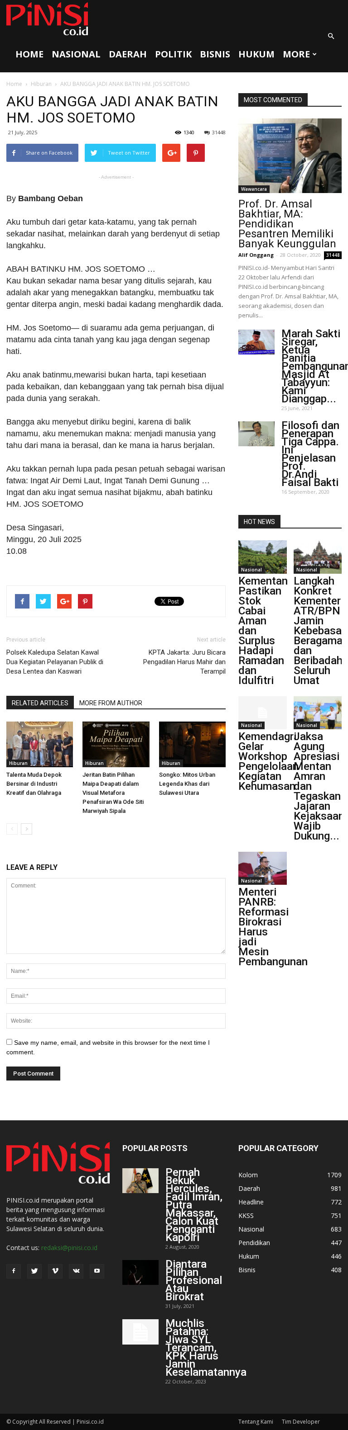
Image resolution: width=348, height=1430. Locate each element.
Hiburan (41, 84)
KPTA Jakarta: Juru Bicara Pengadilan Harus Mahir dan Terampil (184, 661)
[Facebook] (13, 1271)
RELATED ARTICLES (40, 703)
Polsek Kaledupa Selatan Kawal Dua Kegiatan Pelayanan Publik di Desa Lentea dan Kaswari (54, 661)
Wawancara (254, 189)
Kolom (248, 1174)
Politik (173, 54)
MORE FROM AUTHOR (110, 703)
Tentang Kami (255, 1421)
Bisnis (215, 54)
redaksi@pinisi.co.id (69, 1247)
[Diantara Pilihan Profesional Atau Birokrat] (140, 1272)
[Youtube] (97, 1271)
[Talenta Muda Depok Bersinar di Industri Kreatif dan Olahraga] (39, 744)
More (296, 54)
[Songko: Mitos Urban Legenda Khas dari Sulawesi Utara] (192, 744)
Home (29, 54)
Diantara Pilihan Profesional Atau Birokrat (193, 1280)
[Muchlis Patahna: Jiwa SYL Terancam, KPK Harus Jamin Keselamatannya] (140, 1332)
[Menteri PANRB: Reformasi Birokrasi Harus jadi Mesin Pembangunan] (262, 868)
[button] (331, 36)
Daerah (128, 54)
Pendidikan (254, 1242)
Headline (251, 1202)
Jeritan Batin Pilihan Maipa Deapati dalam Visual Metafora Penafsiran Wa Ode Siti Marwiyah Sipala (113, 792)
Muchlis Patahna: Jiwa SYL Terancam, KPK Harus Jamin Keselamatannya (205, 1347)
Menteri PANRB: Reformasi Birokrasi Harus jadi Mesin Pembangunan (273, 927)
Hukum (256, 54)
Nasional (76, 54)
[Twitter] (34, 1271)
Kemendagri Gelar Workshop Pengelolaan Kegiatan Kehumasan (268, 761)
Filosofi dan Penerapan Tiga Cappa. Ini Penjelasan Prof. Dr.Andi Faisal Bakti (310, 454)
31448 (219, 132)
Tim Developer (301, 1421)
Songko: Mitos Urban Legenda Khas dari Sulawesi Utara (187, 783)
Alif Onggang (256, 254)
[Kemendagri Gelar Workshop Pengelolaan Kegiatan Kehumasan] (262, 712)
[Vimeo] (55, 1271)
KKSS (246, 1215)
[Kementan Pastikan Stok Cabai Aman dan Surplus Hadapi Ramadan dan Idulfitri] (262, 556)
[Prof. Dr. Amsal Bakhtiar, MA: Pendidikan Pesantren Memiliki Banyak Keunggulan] (290, 155)
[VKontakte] (76, 1271)
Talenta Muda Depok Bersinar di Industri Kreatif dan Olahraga (34, 783)
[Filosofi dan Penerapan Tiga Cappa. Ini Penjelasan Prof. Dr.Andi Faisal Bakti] (256, 433)
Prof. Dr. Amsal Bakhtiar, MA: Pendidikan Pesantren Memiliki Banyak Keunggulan (287, 224)
